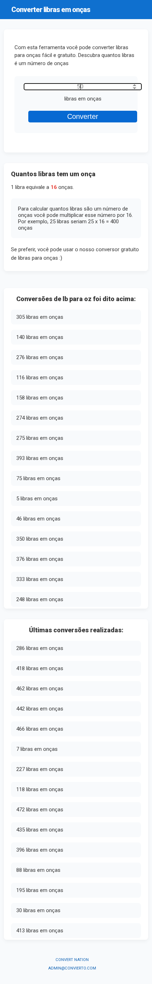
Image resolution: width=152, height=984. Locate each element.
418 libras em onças (39, 668)
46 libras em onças (38, 519)
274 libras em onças (39, 418)
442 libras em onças (39, 709)
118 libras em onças (39, 789)
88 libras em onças (38, 870)
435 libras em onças (39, 830)
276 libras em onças (39, 357)
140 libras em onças (39, 337)
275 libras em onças (39, 438)
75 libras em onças (38, 478)
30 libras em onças (38, 910)
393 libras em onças (39, 458)
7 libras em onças (37, 749)
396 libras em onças (39, 850)
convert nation (72, 959)
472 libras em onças (39, 809)
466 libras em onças (39, 729)
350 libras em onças (39, 539)
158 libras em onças (39, 398)
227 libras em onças (39, 769)
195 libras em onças (39, 890)
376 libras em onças (39, 559)
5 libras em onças (37, 498)
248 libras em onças (39, 599)
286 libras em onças (39, 648)
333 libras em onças (39, 579)
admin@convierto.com (72, 968)
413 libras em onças (39, 930)
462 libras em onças (39, 688)
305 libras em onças (39, 317)
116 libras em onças (39, 377)
